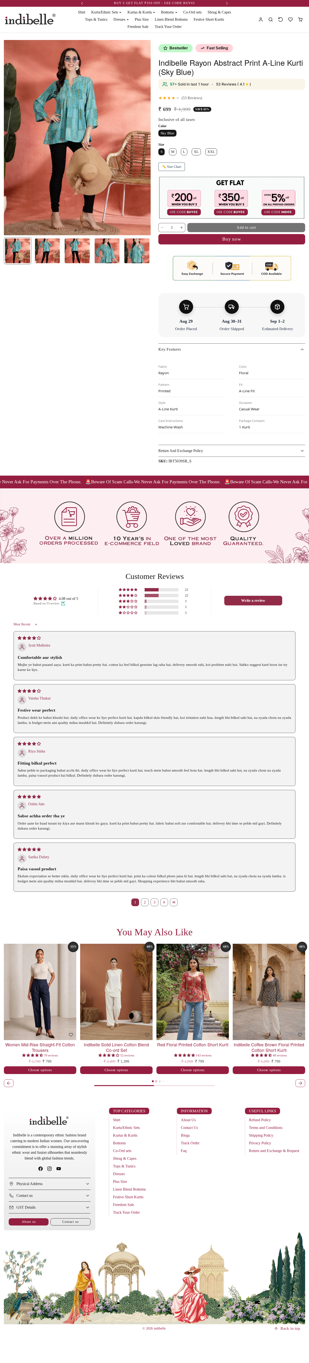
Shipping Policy (261, 1135)
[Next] (71, 992)
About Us (188, 1120)
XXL (211, 152)
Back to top (290, 1328)
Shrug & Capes (219, 12)
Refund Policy (260, 1120)
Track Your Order (168, 27)
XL (196, 152)
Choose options (40, 1070)
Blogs (185, 1135)
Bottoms (119, 1143)
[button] (271, 20)
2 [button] (145, 902)
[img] (29, 638)
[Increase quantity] (181, 227)
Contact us (70, 1222)
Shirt (81, 12)
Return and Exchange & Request (274, 1151)
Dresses (119, 1174)
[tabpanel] (154, 1016)
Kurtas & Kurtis (125, 1135)
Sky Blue (167, 133)
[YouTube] (58, 1168)
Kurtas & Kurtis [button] (140, 12)
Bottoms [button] (168, 12)
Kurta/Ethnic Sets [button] (105, 12)
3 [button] (154, 902)
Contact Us (189, 1128)
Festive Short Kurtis (209, 19)
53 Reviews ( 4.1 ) (233, 84)
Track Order (190, 1143)
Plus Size (142, 19)
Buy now (231, 239)
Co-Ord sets (192, 12)
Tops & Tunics (96, 19)
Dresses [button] (119, 19)
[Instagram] (49, 1168)
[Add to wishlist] (143, 257)
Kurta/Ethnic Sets (126, 1128)
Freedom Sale (137, 27)
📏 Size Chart (171, 167)
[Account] (261, 20)
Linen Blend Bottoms (171, 19)
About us (28, 1222)
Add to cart (246, 227)
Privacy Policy (260, 1143)
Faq (184, 1151)
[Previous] (9, 992)
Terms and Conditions (265, 1128)
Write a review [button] (253, 600)
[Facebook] (40, 1168)
